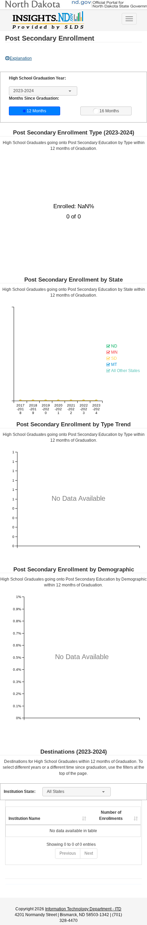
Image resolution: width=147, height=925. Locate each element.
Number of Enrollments (111, 815)
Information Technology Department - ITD (83, 909)
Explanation (21, 58)
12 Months (36, 111)
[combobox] (43, 91)
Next (88, 853)
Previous (67, 853)
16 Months (109, 111)
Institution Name (24, 818)
